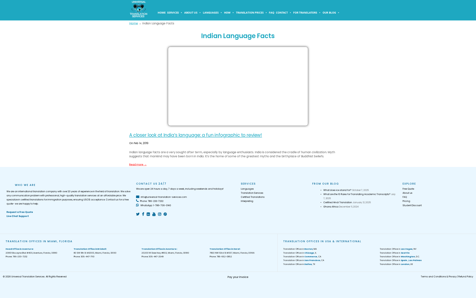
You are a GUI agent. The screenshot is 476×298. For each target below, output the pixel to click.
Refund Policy (465, 276)
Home (161, 12)
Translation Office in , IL (299, 252)
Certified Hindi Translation (337, 202)
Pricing (406, 201)
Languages (211, 12)
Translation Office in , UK (396, 264)
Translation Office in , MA (300, 248)
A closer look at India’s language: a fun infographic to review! (195, 135)
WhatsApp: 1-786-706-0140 (155, 205)
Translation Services (252, 192)
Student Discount (412, 205)
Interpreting (247, 201)
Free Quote (408, 188)
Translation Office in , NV (398, 248)
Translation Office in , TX (299, 264)
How (227, 12)
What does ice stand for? (337, 190)
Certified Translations (253, 197)
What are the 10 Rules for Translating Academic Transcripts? (356, 194)
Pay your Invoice (238, 277)
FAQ (271, 12)
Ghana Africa (330, 206)
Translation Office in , (401, 260)
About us (190, 12)
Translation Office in (395, 252)
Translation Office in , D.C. (400, 256)
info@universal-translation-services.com (163, 197)
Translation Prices (249, 12)
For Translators (305, 12)
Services (173, 12)
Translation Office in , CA (302, 256)
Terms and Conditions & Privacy (439, 276)
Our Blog (329, 12)
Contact (282, 12)
